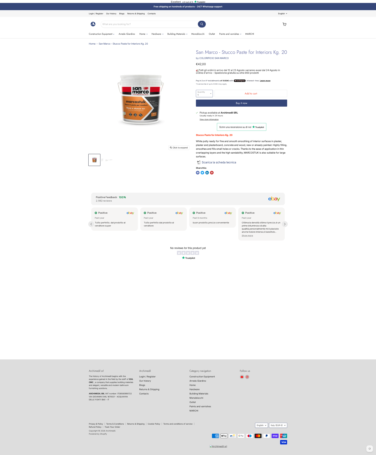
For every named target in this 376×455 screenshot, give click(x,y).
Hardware (157, 34)
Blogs (121, 13)
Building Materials (176, 34)
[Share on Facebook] (197, 172)
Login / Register (96, 13)
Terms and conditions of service (178, 424)
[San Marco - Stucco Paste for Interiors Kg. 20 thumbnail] (94, 160)
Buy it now (241, 103)
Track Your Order (112, 427)
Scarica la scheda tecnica (219, 162)
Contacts (152, 13)
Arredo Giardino (127, 34)
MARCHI (249, 34)
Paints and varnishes (229, 34)
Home (142, 34)
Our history (111, 13)
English (281, 13)
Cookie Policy (154, 424)
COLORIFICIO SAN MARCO (214, 58)
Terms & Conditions (115, 424)
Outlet (212, 34)
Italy (277, 425)
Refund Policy (95, 427)
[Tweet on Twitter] (202, 172)
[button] (247, 235)
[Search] (202, 24)
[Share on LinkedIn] (207, 172)
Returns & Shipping (136, 13)
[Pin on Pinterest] (212, 172)
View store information (209, 120)
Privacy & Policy (96, 424)
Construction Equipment (101, 34)
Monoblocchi (197, 34)
